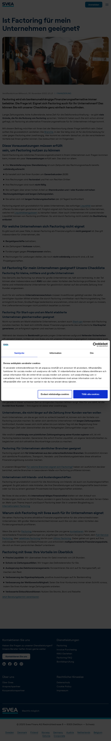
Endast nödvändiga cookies (55, 394)
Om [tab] (92, 353)
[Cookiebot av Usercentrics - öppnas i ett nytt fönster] (95, 345)
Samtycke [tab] (19, 353)
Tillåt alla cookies (90, 394)
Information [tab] (55, 353)
